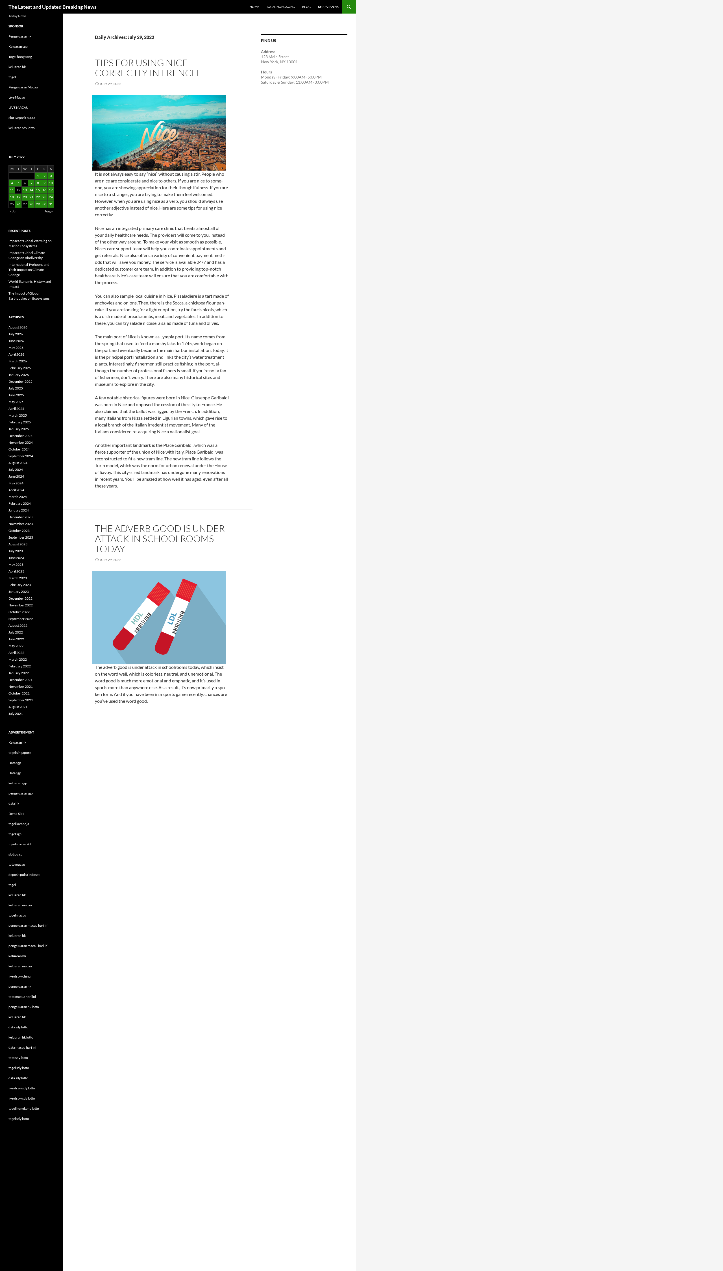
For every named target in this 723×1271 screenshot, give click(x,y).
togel (12, 77)
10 (51, 183)
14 (31, 190)
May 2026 (15, 347)
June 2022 (16, 639)
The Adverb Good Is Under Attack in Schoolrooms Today (160, 538)
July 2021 (15, 713)
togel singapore (19, 752)
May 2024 (15, 483)
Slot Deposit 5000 (21, 118)
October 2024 (19, 449)
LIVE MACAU (18, 107)
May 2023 (15, 564)
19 (18, 197)
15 (38, 190)
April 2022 (16, 652)
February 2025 (19, 422)
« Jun (14, 211)
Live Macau (16, 97)
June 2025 (16, 395)
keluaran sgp (17, 783)
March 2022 (17, 659)
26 (18, 204)
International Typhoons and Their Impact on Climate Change (28, 269)
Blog (306, 6)
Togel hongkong (20, 57)
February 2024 (19, 503)
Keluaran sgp (18, 46)
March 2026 (17, 361)
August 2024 (17, 463)
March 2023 (17, 578)
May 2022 (15, 646)
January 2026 (18, 375)
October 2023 (19, 530)
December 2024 (20, 436)
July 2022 (15, 632)
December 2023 (20, 517)
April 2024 (16, 490)
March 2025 (17, 415)
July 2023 (15, 551)
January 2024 (18, 510)
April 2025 (16, 408)
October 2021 (19, 693)
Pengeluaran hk (19, 36)
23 (44, 197)
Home (254, 6)
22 (38, 197)
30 (44, 204)
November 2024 (20, 442)
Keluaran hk (17, 742)
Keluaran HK (328, 6)
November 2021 (20, 686)
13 (25, 190)
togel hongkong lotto (23, 1108)
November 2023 (20, 524)
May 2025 (15, 402)
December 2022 (20, 598)
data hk (13, 803)
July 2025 (15, 388)
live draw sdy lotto (21, 1098)
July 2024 (15, 469)
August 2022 (17, 625)
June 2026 (16, 341)
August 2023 (17, 544)
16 (44, 190)
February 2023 (19, 585)
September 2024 (20, 456)
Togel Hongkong (280, 6)
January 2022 (18, 673)
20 (25, 197)
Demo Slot (16, 813)
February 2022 (19, 666)
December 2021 (20, 680)
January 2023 (18, 591)
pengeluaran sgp (20, 793)
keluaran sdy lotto (21, 128)
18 (12, 197)
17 (51, 190)
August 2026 (17, 327)
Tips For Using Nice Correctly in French (147, 68)
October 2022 (19, 612)
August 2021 (17, 707)
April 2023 (16, 571)
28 (31, 204)
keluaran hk (17, 67)
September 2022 (20, 619)
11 (12, 190)
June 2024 (16, 476)
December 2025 (20, 381)
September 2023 (20, 537)
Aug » (49, 211)
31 (51, 204)
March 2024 (17, 497)
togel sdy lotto (18, 1119)
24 (51, 197)
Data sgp (14, 763)
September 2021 (20, 700)
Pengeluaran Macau (23, 87)
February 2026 (19, 368)
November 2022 (20, 605)
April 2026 (16, 354)
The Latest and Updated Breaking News (52, 7)
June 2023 (16, 558)
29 (38, 204)
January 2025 (18, 429)
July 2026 (15, 334)
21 (31, 197)
